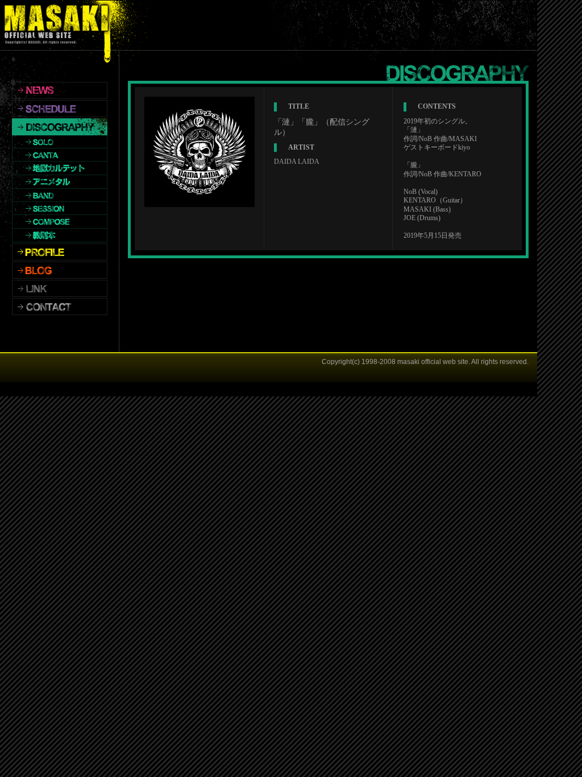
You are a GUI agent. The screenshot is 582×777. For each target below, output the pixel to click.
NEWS (59, 90)
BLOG (59, 270)
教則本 (59, 235)
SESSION (59, 208)
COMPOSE (59, 222)
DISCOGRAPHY (59, 126)
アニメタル (59, 182)
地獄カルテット (59, 168)
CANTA (59, 155)
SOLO (59, 141)
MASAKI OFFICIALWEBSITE (59, 25)
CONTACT (59, 306)
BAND (59, 195)
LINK (59, 288)
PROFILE (59, 252)
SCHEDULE (59, 108)
